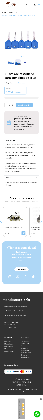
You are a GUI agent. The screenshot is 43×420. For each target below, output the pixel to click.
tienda (8, 299)
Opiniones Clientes (20, 409)
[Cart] (35, 4)
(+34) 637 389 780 (14, 311)
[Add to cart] (23, 233)
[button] (21, 56)
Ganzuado (21, 83)
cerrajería (22, 299)
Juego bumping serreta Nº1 (14, 227)
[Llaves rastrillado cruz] (21, 40)
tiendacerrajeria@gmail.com (15, 306)
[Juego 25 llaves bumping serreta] (14, 215)
